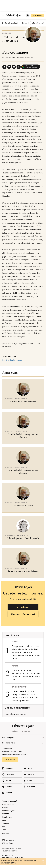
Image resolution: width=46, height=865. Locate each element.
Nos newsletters (8, 743)
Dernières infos (11, 23)
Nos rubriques (8, 737)
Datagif (11, 855)
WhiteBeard (18, 857)
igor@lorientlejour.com (12, 359)
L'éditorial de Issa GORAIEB (13, 39)
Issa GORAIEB (13, 58)
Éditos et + (7, 33)
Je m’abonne (23, 607)
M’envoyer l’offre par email (23, 614)
